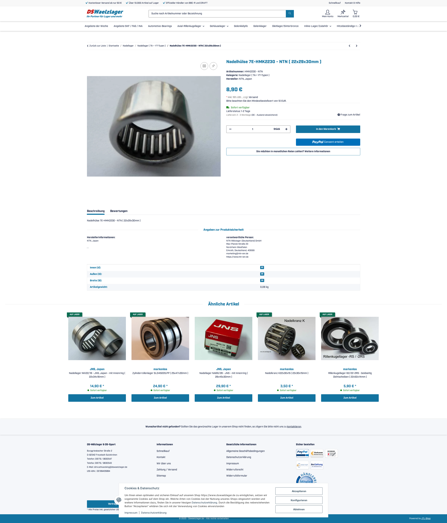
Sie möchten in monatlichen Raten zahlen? (293, 151)
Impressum (130, 512)
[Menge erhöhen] (286, 129)
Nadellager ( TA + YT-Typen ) (254, 75)
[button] (327, 14)
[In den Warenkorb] (90, 57)
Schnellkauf (335, 3)
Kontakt (161, 457)
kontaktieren (294, 426)
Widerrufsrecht (234, 469)
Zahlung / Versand (167, 469)
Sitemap (161, 475)
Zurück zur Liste (97, 45)
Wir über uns (164, 463)
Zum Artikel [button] (97, 397)
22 (262, 267)
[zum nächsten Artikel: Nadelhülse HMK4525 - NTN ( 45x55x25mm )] (356, 46)
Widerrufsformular (236, 475)
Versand (253, 97)
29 (262, 274)
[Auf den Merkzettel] (213, 66)
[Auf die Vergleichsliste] (204, 66)
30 (262, 280)
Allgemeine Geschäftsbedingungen (245, 451)
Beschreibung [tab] (96, 211)
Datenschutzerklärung (204, 502)
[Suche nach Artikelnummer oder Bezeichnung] (290, 13)
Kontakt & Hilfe (352, 3)
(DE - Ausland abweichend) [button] (264, 115)
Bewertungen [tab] (118, 211)
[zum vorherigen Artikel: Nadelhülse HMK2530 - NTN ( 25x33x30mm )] (349, 46)
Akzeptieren (299, 491)
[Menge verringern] (230, 129)
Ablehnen (299, 509)
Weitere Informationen (317, 151)
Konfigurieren (299, 500)
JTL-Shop (426, 518)
